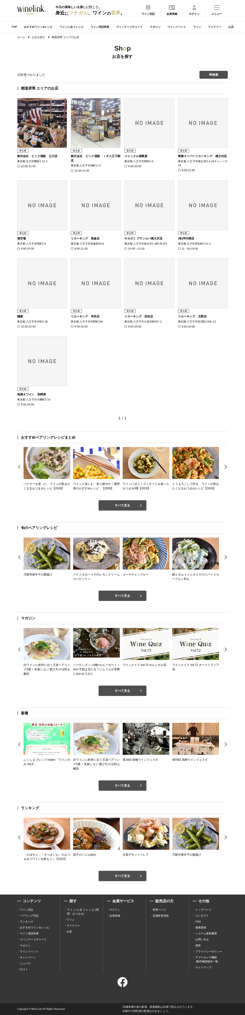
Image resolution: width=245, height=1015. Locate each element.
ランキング (26, 921)
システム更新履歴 (206, 933)
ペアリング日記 (29, 915)
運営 (198, 945)
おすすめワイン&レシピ (38, 26)
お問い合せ (202, 939)
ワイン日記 (26, 909)
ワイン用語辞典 (100, 26)
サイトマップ (203, 967)
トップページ (203, 909)
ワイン (197, 26)
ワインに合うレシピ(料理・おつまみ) (83, 911)
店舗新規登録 (161, 915)
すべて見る (122, 505)
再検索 (213, 74)
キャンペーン (28, 957)
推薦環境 (200, 927)
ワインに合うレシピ (72, 26)
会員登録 (114, 915)
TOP (14, 26)
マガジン (155, 26)
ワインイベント (176, 26)
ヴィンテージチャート (129, 26)
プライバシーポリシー (208, 951)
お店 (231, 26)
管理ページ (159, 909)
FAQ (198, 921)
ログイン (114, 909)
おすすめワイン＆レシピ (34, 927)
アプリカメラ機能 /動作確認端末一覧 (206, 959)
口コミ (24, 969)
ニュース (25, 963)
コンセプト (202, 915)
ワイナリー (214, 26)
